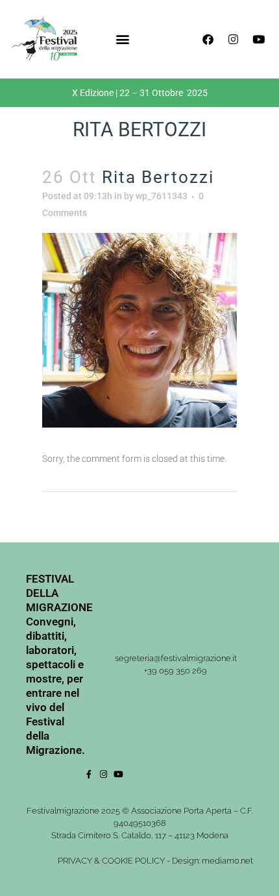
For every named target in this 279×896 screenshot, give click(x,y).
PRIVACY (75, 861)
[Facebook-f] (88, 774)
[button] (122, 39)
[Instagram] (233, 39)
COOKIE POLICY (133, 861)
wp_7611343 (162, 196)
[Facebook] (208, 39)
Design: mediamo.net (212, 861)
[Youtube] (258, 39)
